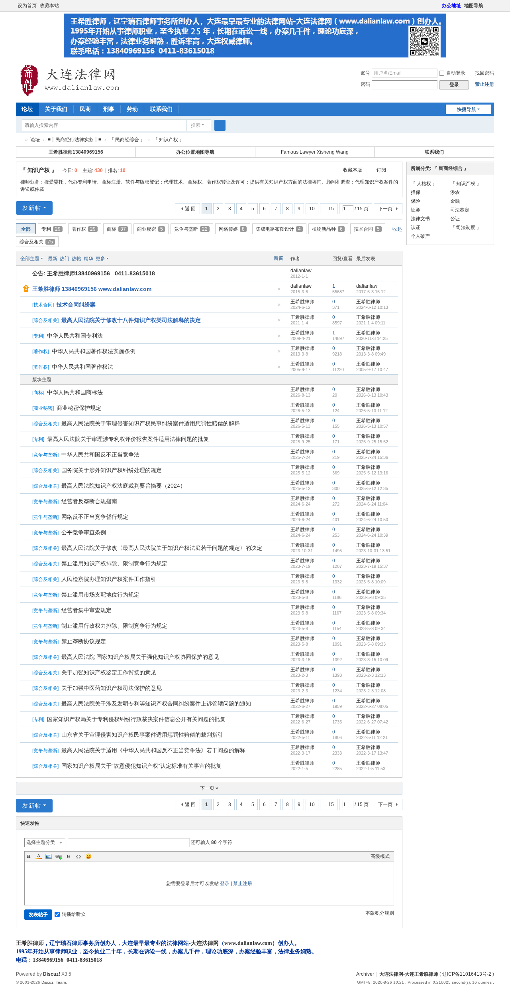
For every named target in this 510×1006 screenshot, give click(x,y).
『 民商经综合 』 (127, 139)
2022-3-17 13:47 (372, 753)
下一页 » (209, 788)
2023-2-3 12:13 (371, 675)
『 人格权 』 (424, 183)
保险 (415, 201)
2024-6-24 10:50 (372, 519)
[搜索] (220, 125)
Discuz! (51, 974)
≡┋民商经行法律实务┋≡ (74, 139)
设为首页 (27, 5)
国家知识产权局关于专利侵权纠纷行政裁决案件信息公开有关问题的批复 (136, 719)
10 (312, 208)
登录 (225, 883)
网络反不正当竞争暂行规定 (94, 517)
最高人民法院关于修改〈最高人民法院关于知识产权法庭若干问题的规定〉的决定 (161, 548)
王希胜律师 (302, 301)
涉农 (455, 192)
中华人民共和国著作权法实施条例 (93, 351)
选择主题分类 (40, 842)
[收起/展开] (395, 170)
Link (59, 856)
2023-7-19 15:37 (372, 566)
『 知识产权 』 (38, 170)
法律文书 (420, 218)
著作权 (84, 229)
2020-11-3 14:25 (372, 338)
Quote (69, 856)
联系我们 (161, 109)
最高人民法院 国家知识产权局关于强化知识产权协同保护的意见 (140, 657)
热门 (64, 258)
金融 (455, 201)
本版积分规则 (379, 913)
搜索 (195, 125)
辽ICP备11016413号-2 (466, 974)
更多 (100, 258)
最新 (52, 258)
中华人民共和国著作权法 (82, 367)
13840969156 (48, 960)
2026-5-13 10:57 (372, 426)
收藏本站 (49, 5)
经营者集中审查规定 (86, 610)
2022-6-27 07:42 (372, 721)
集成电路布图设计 (278, 229)
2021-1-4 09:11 (370, 322)
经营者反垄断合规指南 (89, 501)
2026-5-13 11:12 (372, 410)
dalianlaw (301, 270)
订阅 (381, 170)
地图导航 (473, 5)
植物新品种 (327, 229)
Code (78, 856)
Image (49, 856)
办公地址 (451, 5)
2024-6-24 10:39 (372, 535)
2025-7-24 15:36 (372, 457)
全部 (26, 229)
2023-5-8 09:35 (371, 597)
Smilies (88, 856)
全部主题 (29, 258)
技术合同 (367, 229)
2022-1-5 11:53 (370, 768)
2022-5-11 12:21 (372, 737)
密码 (365, 84)
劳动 (132, 109)
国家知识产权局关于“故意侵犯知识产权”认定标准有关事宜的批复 (141, 766)
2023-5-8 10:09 (371, 581)
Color (39, 856)
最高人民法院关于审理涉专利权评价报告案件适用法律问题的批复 (128, 439)
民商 (85, 109)
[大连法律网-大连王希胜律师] (71, 80)
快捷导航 (466, 109)
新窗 (278, 258)
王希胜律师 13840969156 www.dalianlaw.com (91, 289)
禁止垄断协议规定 (83, 641)
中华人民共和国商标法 (75, 392)
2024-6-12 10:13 (372, 307)
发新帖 (31, 208)
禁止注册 (484, 84)
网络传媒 (232, 229)
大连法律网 (205, 943)
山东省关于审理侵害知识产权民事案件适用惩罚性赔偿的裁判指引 (142, 734)
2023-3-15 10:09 (372, 659)
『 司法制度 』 (465, 227)
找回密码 (484, 73)
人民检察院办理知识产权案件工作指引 (108, 579)
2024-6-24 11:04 (372, 504)
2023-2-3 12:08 (371, 690)
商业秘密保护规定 (79, 408)
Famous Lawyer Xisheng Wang (315, 152)
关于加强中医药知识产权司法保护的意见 (111, 688)
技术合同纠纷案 (76, 304)
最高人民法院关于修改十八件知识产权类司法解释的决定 (131, 320)
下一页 (385, 208)
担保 (415, 192)
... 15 (329, 208)
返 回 (190, 208)
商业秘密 (150, 229)
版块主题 (41, 379)
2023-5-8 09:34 (371, 613)
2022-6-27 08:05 (372, 706)
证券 (415, 210)
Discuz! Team (53, 982)
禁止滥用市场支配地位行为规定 (100, 594)
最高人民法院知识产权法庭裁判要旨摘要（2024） (123, 485)
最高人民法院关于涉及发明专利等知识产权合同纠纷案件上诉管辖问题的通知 (156, 703)
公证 (455, 218)
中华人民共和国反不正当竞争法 (100, 454)
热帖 (76, 258)
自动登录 (455, 73)
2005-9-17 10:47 (372, 369)
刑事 (108, 109)
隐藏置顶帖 (279, 291)
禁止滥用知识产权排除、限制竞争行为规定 (114, 563)
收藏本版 (353, 170)
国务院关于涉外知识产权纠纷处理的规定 (111, 470)
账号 (365, 73)
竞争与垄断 (191, 229)
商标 (116, 229)
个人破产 (420, 236)
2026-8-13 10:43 (372, 395)
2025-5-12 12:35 (372, 488)
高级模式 (380, 856)
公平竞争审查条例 (83, 532)
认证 (415, 227)
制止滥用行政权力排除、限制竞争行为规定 (114, 626)
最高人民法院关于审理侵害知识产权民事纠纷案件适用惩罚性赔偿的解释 (150, 423)
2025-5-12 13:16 (372, 472)
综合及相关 (36, 242)
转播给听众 (74, 914)
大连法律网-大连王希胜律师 (19, 140)
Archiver (365, 974)
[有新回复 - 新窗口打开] (26, 392)
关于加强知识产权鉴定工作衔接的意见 (108, 672)
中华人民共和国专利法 (75, 335)
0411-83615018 (84, 960)
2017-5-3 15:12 (371, 291)
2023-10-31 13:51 (373, 550)
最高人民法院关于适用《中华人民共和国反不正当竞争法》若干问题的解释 (153, 750)
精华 (88, 258)
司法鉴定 (459, 210)
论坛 (27, 109)
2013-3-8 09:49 (371, 354)
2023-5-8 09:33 (371, 644)
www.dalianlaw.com (248, 943)
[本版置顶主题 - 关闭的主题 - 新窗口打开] (26, 305)
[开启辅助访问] (438, 5)
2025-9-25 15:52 (372, 441)
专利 (51, 229)
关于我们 (56, 109)
